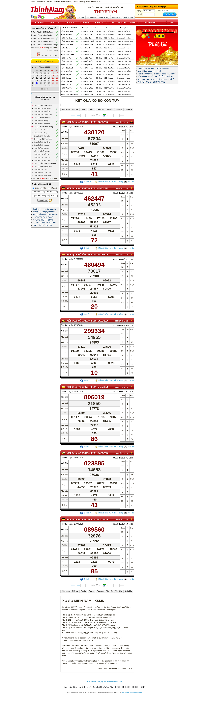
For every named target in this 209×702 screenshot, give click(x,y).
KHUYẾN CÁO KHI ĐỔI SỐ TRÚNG (151, 82)
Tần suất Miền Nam (86, 31)
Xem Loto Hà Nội (123, 48)
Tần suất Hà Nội (85, 48)
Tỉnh (44, 188)
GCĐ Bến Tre (108, 58)
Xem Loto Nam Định (124, 34)
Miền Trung (104, 17)
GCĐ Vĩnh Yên (109, 51)
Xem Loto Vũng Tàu (124, 61)
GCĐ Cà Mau (108, 78)
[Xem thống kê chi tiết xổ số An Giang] (131, 122)
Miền (37, 188)
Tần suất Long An (86, 74)
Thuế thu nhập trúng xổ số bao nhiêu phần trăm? (156, 74)
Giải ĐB (64, 132)
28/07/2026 (103, 321)
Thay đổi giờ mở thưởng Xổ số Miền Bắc (153, 68)
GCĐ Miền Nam (109, 31)
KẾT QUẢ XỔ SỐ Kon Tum (81, 122)
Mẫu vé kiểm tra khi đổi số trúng (110, 182)
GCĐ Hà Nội (108, 48)
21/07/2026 (103, 387)
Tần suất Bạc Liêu (86, 64)
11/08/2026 (103, 188)
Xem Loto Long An (123, 74)
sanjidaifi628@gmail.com (132, 692)
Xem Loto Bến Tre (123, 58)
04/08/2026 (103, 254)
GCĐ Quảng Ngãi (110, 41)
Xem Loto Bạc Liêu (123, 64)
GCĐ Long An (108, 74)
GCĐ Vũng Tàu (109, 61)
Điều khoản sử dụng (95, 682)
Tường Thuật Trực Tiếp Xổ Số (44, 28)
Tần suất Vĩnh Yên (86, 51)
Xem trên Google (91, 687)
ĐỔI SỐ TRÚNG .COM (44, 61)
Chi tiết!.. (99, 31)
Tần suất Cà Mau (86, 78)
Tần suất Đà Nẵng (86, 38)
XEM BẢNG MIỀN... (122, 122)
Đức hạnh (128, 17)
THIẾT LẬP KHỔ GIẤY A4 (42, 225)
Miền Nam (91, 17)
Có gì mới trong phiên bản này (44, 209)
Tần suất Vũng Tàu (86, 61)
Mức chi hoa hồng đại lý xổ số (149, 71)
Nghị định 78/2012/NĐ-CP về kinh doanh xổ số (156, 79)
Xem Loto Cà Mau (123, 78)
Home (81, 17)
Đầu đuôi (53, 188)
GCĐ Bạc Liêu (108, 64)
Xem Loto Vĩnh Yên (124, 51)
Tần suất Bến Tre (86, 58)
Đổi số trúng (89, 182)
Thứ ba (64, 127)
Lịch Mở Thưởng (52, 50)
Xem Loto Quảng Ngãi (125, 41)
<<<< (73, 115)
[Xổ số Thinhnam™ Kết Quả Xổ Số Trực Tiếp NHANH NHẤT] (53, 11)
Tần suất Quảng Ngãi (87, 41)
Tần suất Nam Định (86, 34)
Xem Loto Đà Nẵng (124, 38)
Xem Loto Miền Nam (124, 31)
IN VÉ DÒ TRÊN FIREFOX (43, 220)
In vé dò (131, 182)
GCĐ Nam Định (109, 34)
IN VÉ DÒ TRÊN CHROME (43, 217)
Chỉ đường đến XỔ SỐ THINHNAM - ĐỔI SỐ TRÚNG (122, 687)
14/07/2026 (103, 453)
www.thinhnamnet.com (113, 682)
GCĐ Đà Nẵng (109, 38)
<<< (78, 115)
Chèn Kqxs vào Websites (49, 55)
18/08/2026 (103, 122)
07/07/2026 (103, 519)
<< (83, 115)
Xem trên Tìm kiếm (72, 687)
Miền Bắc (116, 17)
